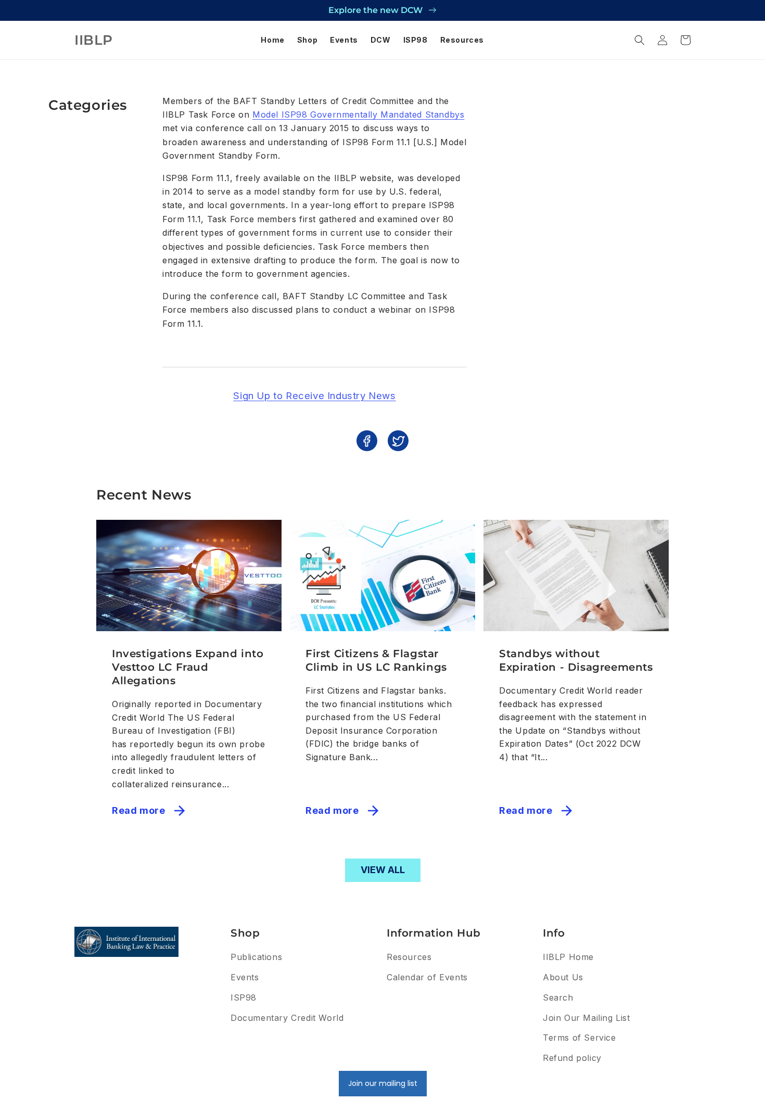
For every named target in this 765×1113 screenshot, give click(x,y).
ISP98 (244, 997)
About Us (563, 977)
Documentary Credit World (287, 1018)
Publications (256, 957)
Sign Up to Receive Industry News (314, 396)
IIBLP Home (568, 957)
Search (558, 997)
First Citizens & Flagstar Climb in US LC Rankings (376, 660)
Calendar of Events (427, 977)
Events (245, 977)
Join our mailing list (382, 1083)
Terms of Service (579, 1037)
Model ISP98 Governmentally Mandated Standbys (358, 114)
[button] (639, 40)
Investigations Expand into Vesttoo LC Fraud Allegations (188, 667)
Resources (409, 957)
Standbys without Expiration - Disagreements (576, 660)
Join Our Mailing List (586, 1018)
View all (383, 869)
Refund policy (572, 1058)
